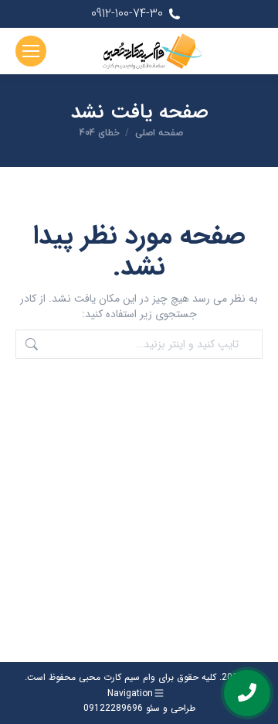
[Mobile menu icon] (30, 51)
